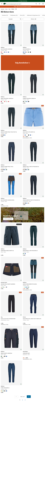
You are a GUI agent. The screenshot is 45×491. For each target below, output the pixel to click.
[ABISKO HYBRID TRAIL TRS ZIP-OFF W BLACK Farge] (3, 135)
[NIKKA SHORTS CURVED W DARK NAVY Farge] (6, 356)
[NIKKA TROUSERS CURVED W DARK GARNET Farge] (1, 101)
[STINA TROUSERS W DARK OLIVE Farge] (3, 391)
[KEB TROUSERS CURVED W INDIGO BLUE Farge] (8, 52)
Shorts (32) (22, 15)
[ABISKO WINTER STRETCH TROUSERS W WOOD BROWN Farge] (29, 203)
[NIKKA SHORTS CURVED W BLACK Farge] (5, 356)
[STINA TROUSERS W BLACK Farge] (5, 391)
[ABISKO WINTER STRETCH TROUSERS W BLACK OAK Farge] (23, 203)
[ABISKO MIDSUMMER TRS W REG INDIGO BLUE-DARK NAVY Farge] (27, 287)
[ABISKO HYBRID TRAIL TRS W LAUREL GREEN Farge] (6, 170)
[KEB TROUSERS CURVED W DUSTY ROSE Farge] (3, 52)
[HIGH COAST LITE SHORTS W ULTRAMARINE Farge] (25, 135)
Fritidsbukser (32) (14, 15)
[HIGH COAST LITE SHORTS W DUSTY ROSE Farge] (23, 135)
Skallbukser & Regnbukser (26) (33, 15)
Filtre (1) (32, 19)
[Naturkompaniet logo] (12, 3)
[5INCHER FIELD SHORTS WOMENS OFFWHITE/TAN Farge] (5, 287)
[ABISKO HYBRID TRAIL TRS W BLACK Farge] (3, 170)
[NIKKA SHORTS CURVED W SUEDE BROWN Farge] (3, 356)
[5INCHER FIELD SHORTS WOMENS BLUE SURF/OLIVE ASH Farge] (3, 287)
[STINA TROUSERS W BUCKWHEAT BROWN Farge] (1, 391)
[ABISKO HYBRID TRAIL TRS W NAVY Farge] (5, 170)
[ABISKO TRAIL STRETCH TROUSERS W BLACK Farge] (25, 170)
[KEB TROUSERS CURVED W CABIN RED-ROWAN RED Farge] (1, 52)
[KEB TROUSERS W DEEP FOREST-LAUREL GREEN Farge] (29, 52)
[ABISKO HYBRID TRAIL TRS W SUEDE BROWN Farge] (1, 170)
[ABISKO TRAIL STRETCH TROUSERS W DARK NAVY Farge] (27, 170)
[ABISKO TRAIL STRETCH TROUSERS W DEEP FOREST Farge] (29, 170)
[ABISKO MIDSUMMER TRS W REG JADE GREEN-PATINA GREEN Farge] (29, 287)
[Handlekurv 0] (43, 3)
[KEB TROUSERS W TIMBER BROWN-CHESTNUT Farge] (27, 52)
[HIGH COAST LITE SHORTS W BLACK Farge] (29, 135)
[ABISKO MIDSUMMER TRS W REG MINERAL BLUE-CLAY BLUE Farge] (25, 287)
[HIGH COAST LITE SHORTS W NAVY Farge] (30, 135)
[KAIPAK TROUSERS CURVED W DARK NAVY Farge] (27, 101)
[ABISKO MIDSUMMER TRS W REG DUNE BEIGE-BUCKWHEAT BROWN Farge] (23, 287)
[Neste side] (29, 396)
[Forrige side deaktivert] (16, 396)
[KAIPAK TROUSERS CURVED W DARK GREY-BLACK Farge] (23, 101)
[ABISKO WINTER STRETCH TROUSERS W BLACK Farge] (25, 203)
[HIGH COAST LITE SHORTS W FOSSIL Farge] (27, 135)
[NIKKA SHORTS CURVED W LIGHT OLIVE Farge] (1, 356)
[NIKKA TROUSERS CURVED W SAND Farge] (3, 101)
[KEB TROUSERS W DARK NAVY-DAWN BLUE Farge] (23, 52)
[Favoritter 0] (39, 3)
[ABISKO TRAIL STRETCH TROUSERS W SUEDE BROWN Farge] (23, 170)
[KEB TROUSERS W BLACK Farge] (30, 52)
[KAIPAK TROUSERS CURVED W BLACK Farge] (29, 101)
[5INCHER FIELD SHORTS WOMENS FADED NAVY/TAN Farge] (6, 287)
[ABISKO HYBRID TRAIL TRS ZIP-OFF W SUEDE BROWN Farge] (1, 135)
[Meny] (1, 3)
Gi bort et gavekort (8, 218)
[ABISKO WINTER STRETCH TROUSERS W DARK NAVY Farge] (27, 203)
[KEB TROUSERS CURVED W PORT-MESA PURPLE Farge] (6, 52)
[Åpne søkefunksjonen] (36, 3)
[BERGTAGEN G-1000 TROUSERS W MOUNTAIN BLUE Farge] (25, 254)
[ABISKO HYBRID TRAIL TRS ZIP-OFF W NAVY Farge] (5, 135)
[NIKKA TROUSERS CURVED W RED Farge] (5, 101)
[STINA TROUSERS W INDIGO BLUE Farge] (6, 391)
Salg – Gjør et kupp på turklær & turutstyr (22, 6)
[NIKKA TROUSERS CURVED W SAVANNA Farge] (6, 101)
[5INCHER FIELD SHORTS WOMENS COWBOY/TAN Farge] (1, 287)
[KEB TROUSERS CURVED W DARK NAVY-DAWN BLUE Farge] (5, 52)
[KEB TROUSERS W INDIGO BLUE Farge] (25, 52)
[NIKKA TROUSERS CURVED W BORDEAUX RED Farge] (8, 101)
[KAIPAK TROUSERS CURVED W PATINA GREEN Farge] (25, 101)
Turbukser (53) (5, 15)
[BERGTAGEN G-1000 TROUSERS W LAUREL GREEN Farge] (23, 254)
